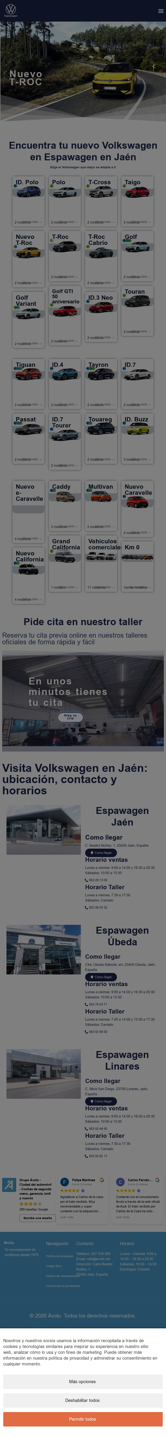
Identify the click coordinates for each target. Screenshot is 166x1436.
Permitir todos (82, 1419)
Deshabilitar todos (82, 1400)
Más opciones (82, 1382)
